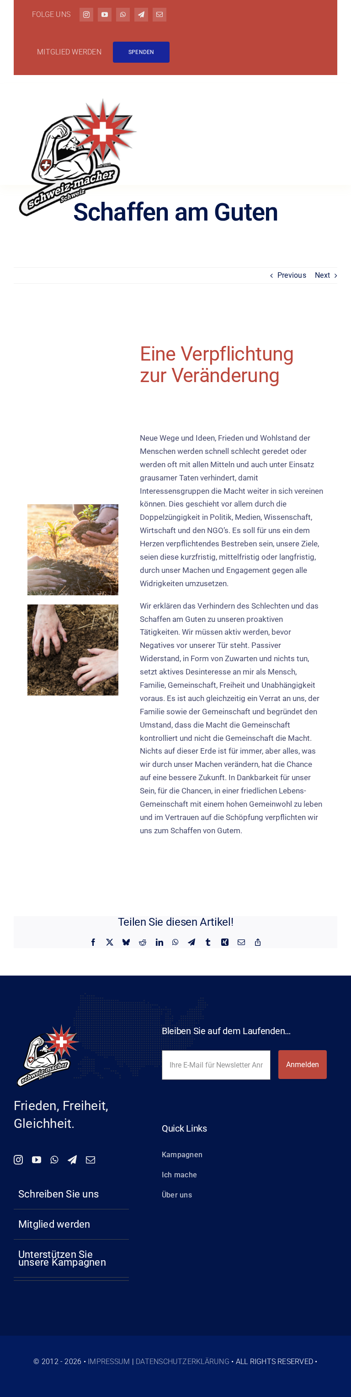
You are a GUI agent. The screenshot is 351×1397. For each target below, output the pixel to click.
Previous (291, 275)
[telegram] (141, 15)
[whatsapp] (123, 15)
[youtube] (105, 15)
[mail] (159, 15)
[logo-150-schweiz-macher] (48, 1024)
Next (322, 275)
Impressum (109, 1361)
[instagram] (86, 15)
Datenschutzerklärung (182, 1361)
